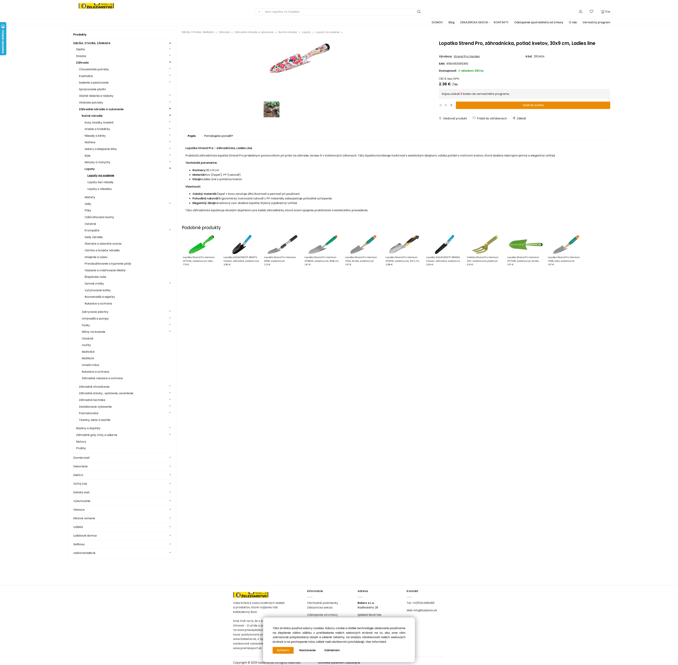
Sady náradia (94, 237)
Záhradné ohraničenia (94, 387)
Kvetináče (86, 76)
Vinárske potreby (91, 103)
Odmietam (332, 650)
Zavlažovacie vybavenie (95, 407)
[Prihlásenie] (581, 11)
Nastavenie (307, 650)
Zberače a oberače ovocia (103, 244)
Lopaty (90, 169)
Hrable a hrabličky (97, 129)
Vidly (88, 204)
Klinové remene (84, 518)
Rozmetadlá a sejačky (100, 297)
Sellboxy (79, 544)
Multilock (88, 358)
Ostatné (90, 224)
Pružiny (81, 448)
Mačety (90, 197)
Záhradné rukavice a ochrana (102, 378)
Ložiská (78, 527)
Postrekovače (88, 413)
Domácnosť (81, 458)
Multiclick (88, 352)
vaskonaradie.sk (84, 553)
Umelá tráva (90, 365)
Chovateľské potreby (94, 69)
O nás (573, 22)
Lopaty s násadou (99, 189)
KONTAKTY (501, 22)
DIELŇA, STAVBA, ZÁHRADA (91, 43)
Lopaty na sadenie (100, 175)
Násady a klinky (95, 136)
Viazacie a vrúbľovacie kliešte (105, 270)
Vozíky (86, 345)
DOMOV (437, 22)
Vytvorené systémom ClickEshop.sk (339, 662)
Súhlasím (283, 650)
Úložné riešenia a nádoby (96, 96)
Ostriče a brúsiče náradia (102, 250)
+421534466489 (423, 603)
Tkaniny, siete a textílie (94, 420)
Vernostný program (596, 22)
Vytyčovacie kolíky (98, 290)
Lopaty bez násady (100, 182)
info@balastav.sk (425, 610)
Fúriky (86, 325)
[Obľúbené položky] (592, 11)
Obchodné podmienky (322, 603)
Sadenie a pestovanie (94, 83)
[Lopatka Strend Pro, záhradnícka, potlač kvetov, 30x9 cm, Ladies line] (299, 68)
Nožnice (90, 142)
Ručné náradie (92, 116)
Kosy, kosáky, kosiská (99, 122)
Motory (81, 442)
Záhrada (82, 63)
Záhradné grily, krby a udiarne (96, 435)
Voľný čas (80, 484)
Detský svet (81, 492)
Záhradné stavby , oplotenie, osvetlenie (106, 393)
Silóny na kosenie (93, 332)
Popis (192, 136)
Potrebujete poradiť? (218, 136)
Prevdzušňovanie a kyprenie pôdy (108, 264)
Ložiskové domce (85, 536)
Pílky (88, 210)
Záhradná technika (92, 400)
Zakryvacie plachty (95, 312)
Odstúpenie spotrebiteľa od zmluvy (538, 22)
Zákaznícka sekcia (319, 607)
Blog (451, 22)
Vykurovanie (81, 501)
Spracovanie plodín (92, 89)
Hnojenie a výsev (96, 257)
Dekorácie (80, 466)
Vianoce (79, 510)
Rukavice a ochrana (98, 304)
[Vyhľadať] (258, 11)
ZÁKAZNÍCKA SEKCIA (474, 22)
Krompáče (92, 230)
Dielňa (80, 49)
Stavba (81, 56)
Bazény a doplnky (88, 428)
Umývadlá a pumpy (95, 319)
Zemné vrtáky (94, 284)
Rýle (87, 156)
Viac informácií (375, 642)
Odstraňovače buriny (99, 217)
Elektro (78, 475)
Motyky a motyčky (97, 162)
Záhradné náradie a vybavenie (101, 109)
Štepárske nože (95, 277)
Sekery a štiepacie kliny (101, 149)
